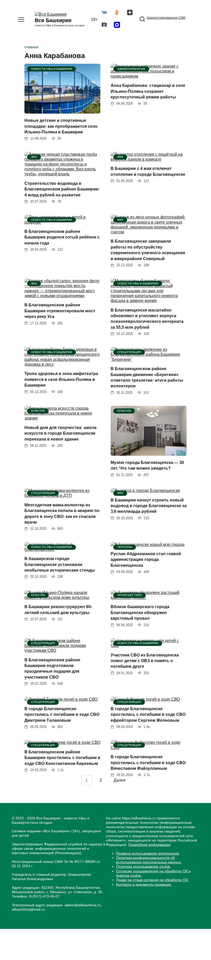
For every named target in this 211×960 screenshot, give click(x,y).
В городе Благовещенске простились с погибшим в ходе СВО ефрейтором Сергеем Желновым (148, 715)
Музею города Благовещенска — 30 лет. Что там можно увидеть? (147, 465)
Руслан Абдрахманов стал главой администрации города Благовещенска (146, 560)
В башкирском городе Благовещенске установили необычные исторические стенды (59, 564)
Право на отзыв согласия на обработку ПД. (152, 880)
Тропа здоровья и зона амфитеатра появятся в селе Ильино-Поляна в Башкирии (61, 379)
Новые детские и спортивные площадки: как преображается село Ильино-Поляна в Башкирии (61, 126)
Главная (31, 47)
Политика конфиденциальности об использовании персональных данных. (149, 860)
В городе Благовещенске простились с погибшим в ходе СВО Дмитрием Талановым (61, 715)
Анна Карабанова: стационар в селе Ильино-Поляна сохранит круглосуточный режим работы (148, 91)
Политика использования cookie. (143, 866)
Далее (119, 780)
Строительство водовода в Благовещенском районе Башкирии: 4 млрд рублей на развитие (62, 189)
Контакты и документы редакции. (144, 884)
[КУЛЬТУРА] (62, 418)
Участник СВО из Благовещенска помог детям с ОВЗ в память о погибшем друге (145, 661)
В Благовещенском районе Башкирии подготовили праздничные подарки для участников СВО (52, 668)
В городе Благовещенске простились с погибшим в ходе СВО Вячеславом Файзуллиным (148, 763)
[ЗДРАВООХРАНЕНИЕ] (149, 76)
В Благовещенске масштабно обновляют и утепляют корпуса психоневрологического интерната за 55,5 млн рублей (147, 318)
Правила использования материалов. (148, 853)
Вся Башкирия (53, 20)
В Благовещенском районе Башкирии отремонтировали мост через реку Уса (59, 311)
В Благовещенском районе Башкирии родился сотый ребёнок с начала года (62, 237)
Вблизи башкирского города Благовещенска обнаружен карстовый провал (140, 612)
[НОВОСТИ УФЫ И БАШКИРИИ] (62, 111)
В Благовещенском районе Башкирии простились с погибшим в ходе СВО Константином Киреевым (62, 758)
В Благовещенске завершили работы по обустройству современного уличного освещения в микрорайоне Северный (148, 250)
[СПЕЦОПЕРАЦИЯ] (149, 359)
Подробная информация (149, 845)
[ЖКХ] (62, 174)
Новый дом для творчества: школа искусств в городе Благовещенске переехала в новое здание (60, 433)
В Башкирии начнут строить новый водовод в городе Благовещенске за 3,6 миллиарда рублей (149, 506)
